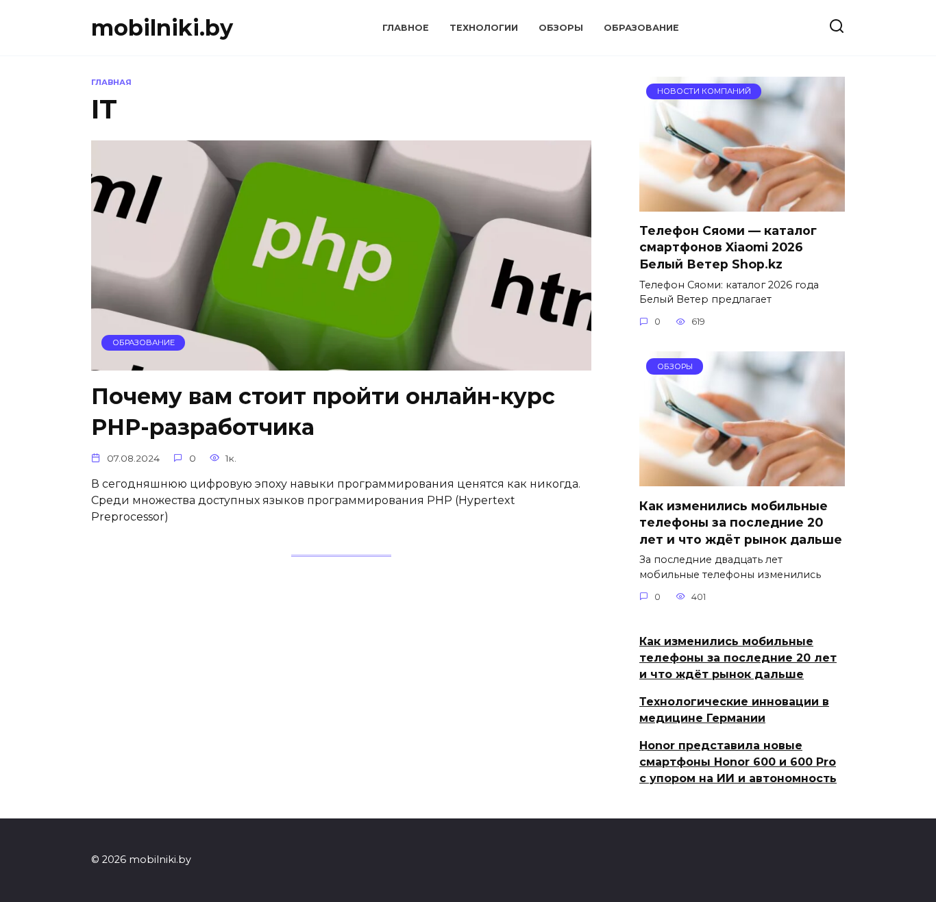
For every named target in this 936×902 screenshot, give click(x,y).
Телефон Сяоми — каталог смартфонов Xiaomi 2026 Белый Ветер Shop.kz (728, 247)
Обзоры (561, 28)
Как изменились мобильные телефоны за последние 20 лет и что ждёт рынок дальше (740, 522)
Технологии (483, 28)
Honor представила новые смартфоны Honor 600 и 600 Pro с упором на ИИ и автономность (738, 762)
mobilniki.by (162, 27)
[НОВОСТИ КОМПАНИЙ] (742, 203)
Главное (405, 28)
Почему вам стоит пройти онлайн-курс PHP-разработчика (323, 411)
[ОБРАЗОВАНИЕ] (341, 361)
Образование (641, 28)
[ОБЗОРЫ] (742, 477)
